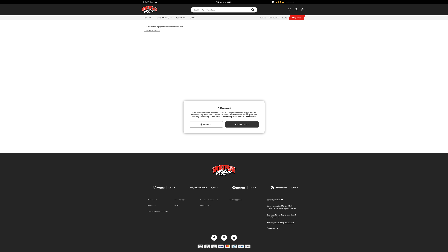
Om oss (176, 205)
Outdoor (193, 18)
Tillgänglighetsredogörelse (157, 211)
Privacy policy (205, 205)
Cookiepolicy (152, 200)
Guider (284, 18)
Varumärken (274, 18)
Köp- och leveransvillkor (209, 200)
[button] (288, 2)
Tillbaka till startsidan (152, 31)
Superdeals (297, 18)
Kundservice (237, 200)
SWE (151, 2)
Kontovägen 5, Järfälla (287, 209)
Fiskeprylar (148, 18)
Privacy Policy (231, 117)
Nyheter (263, 18)
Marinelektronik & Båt (164, 18)
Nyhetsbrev (151, 205)
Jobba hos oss (179, 200)
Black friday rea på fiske (284, 223)
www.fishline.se (273, 217)
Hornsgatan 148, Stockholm (282, 206)
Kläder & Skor (181, 18)
